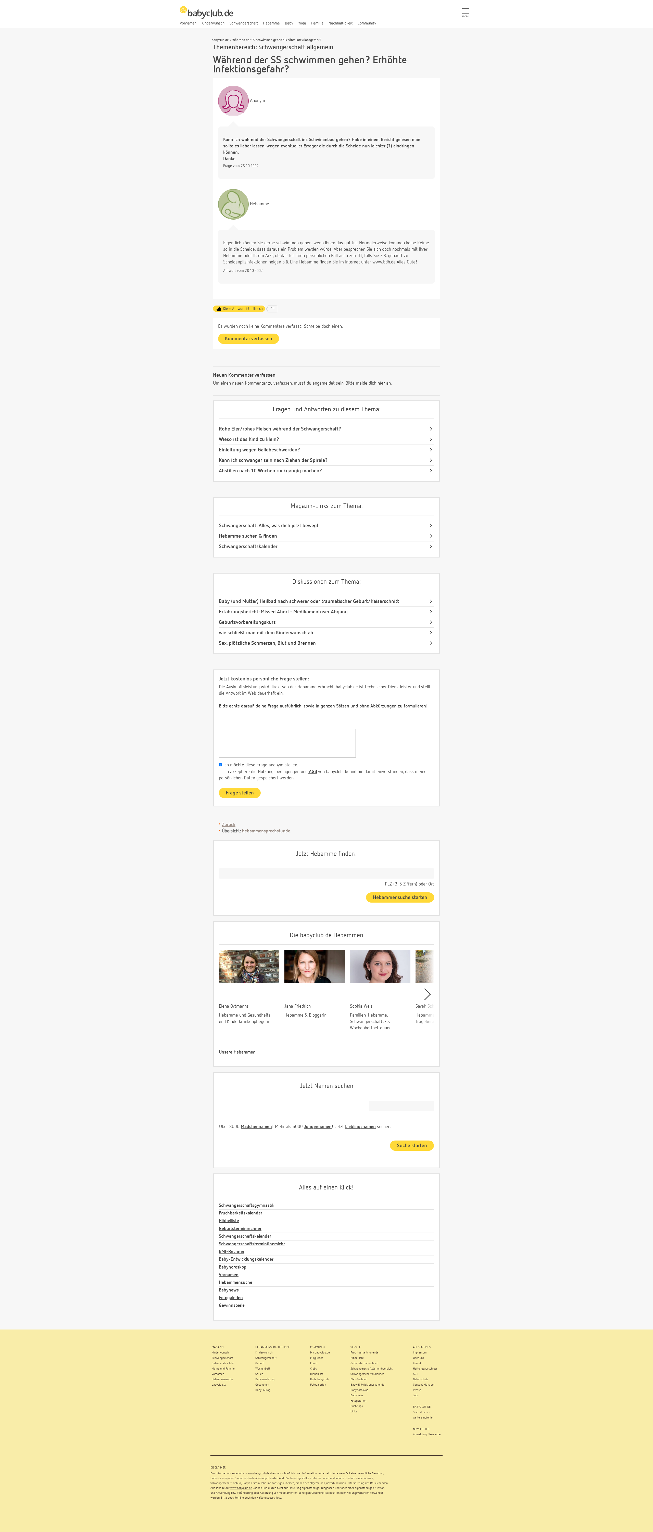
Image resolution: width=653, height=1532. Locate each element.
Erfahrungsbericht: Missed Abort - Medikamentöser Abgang (283, 611)
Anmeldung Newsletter (427, 1434)
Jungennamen (318, 1126)
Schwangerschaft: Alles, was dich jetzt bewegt (269, 525)
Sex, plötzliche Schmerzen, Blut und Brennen (267, 643)
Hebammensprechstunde (266, 831)
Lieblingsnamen (360, 1126)
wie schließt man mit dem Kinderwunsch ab (266, 632)
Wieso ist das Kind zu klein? (249, 439)
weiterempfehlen (423, 1417)
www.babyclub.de (258, 1473)
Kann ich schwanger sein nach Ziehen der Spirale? (273, 460)
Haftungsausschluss (269, 1497)
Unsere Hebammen (237, 1052)
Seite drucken (421, 1412)
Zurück (228, 824)
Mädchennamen (256, 1126)
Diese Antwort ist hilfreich (243, 309)
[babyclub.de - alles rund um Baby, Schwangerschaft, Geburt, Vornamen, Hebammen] (206, 15)
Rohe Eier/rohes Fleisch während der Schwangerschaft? (280, 429)
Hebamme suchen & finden (248, 536)
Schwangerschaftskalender (248, 546)
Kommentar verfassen (248, 338)
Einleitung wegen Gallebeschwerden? (259, 449)
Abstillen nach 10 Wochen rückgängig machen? (270, 470)
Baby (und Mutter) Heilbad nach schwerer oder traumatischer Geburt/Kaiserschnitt (309, 601)
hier (381, 383)
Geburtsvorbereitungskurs (247, 622)
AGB (312, 771)
